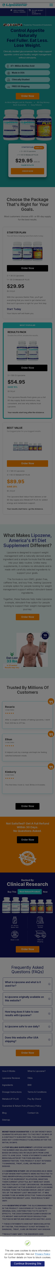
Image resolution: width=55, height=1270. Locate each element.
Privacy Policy (42, 1254)
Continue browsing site (27, 1263)
